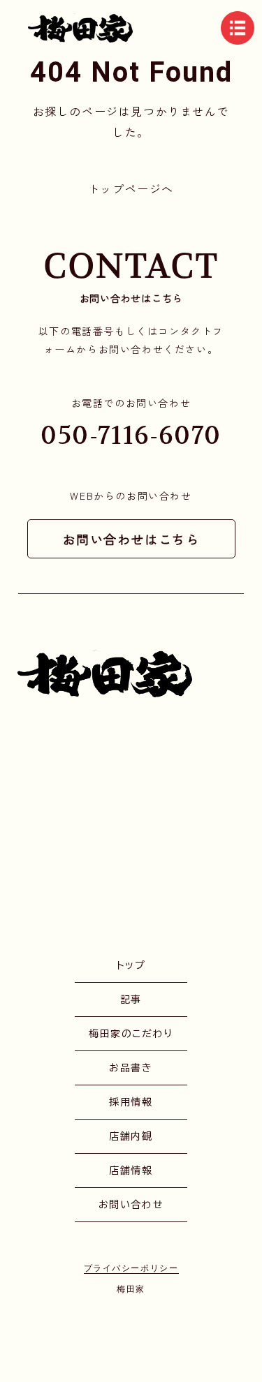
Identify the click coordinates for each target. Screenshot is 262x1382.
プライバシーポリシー (131, 1268)
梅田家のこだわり (131, 1034)
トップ (131, 965)
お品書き (130, 1068)
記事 (131, 999)
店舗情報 (130, 1170)
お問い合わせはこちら (131, 539)
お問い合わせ (131, 1205)
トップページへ (131, 188)
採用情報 (130, 1102)
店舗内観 (130, 1136)
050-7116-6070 (131, 435)
